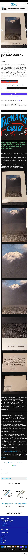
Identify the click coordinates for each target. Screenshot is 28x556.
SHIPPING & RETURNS (6, 478)
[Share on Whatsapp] (18, 50)
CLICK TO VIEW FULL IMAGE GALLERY (9, 81)
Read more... (3, 78)
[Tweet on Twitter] (12, 50)
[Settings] (24, 4)
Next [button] (26, 30)
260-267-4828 (4, 523)
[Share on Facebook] (10, 50)
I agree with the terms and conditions (8, 91)
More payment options (14, 97)
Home (2, 7)
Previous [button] (2, 30)
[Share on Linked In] (16, 50)
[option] (14, 30)
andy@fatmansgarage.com (6, 525)
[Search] (3, 4)
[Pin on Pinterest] (14, 50)
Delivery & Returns (13, 85)
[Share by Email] (20, 50)
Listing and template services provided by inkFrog (14, 462)
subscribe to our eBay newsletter (9, 451)
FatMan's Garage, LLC (5, 53)
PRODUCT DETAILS (6, 111)
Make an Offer (21, 85)
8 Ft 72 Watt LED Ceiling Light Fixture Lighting (20, 504)
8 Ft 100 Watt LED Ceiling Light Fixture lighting (7, 504)
